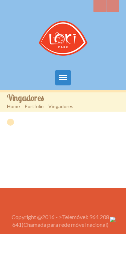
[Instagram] (99, 6)
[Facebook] (112, 6)
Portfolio (34, 106)
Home (13, 106)
